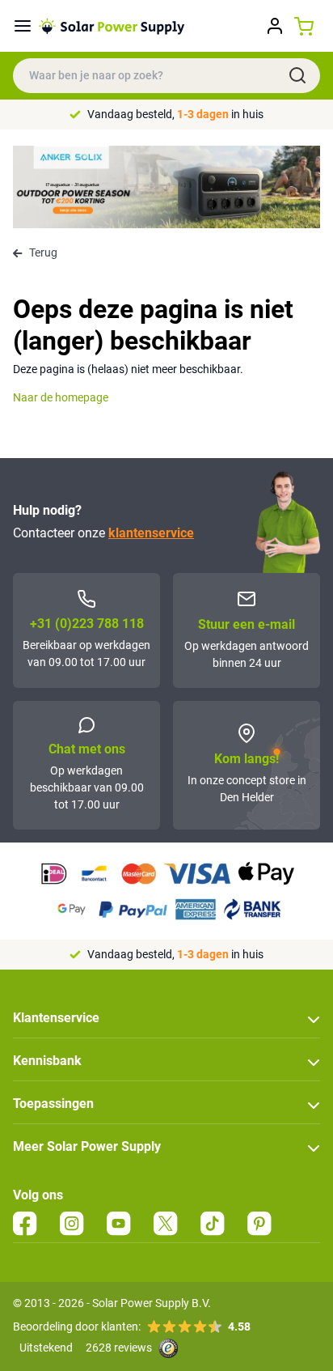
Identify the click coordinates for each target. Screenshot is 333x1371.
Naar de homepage (60, 397)
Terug (43, 252)
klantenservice (151, 533)
